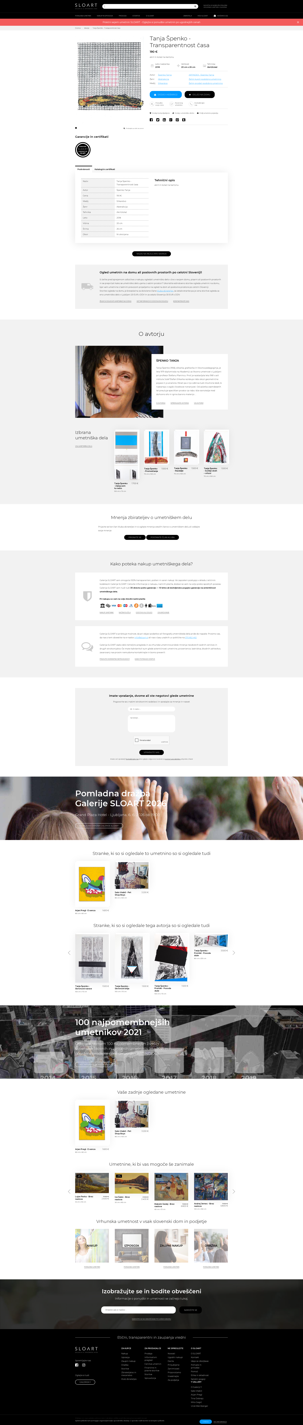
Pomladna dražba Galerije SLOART (99, 826)
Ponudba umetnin (83, 16)
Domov (78, 28)
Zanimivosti (173, 1369)
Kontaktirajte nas (181, 301)
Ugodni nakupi (175, 1357)
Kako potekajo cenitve (145, 659)
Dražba (124, 1365)
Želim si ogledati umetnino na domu (115, 301)
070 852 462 (191, 637)
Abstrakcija (163, 79)
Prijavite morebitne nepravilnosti (115, 659)
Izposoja (125, 1357)
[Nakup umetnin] (92, 1246)
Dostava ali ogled (144, 612)
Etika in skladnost (200, 1375)
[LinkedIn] (164, 119)
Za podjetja (173, 1380)
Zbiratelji (187, 16)
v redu (206, 1422)
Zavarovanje (163, 612)
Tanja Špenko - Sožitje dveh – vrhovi (216, 448)
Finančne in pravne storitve (152, 1369)
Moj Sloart (203, 16)
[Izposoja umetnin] (132, 1246)
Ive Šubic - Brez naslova (132, 1183)
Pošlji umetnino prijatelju (208, 113)
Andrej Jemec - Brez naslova (211, 1186)
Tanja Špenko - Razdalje (186, 448)
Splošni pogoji (198, 1379)
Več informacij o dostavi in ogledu (152, 301)
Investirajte (173, 1376)
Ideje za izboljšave (200, 1361)
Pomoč (194, 1371)
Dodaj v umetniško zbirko (184, 113)
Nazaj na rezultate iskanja (152, 254)
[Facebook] (151, 119)
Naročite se (190, 1310)
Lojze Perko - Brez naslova (92, 1183)
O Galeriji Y (196, 1387)
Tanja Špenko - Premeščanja (156, 448)
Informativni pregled (151, 1358)
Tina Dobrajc (197, 1398)
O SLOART (196, 1353)
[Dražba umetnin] (211, 1246)
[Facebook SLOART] (76, 1365)
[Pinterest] (177, 119)
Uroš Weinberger (199, 1406)
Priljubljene (173, 1365)
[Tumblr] (184, 119)
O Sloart (150, 16)
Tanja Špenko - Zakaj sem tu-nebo (126, 455)
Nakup (124, 1353)
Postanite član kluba (163, 537)
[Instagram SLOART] (83, 1365)
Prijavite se (135, 537)
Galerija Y (85, 1382)
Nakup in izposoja (105, 16)
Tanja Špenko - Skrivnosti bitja (132, 958)
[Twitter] (158, 119)
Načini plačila (125, 612)
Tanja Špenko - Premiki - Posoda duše (171, 958)
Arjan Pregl (196, 1395)
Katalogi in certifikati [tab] (105, 169)
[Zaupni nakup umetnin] (171, 1246)
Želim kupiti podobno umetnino (205, 79)
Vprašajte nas (151, 752)
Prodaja (123, 16)
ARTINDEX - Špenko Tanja (201, 75)
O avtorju (160, 403)
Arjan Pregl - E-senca (92, 884)
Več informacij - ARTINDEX (94, 1064)
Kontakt (195, 1357)
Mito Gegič (196, 1402)
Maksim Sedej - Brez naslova (171, 1187)
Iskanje (86, 28)
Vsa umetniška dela (83, 446)
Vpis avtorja (150, 1378)
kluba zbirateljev (165, 291)
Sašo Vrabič (196, 1391)
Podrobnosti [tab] (84, 169)
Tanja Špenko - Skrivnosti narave (92, 958)
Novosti (171, 1353)
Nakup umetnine (107, 612)
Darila (171, 1361)
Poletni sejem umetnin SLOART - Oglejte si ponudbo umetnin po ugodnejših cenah (151, 22)
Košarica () (222, 16)
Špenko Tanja (165, 75)
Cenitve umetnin (153, 1364)
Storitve (136, 16)
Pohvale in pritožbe (196, 1366)
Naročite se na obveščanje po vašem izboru (151, 1319)
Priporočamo (174, 1372)
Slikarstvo (163, 83)
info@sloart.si (141, 637)
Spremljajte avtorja (180, 403)
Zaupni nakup (128, 1361)
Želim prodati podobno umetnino (206, 83)
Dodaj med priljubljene (161, 113)
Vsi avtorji (198, 403)
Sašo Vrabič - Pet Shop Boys (132, 875)
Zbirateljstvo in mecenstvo (128, 1373)
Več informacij (220, 1422)
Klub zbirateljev (129, 1379)
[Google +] (171, 119)
